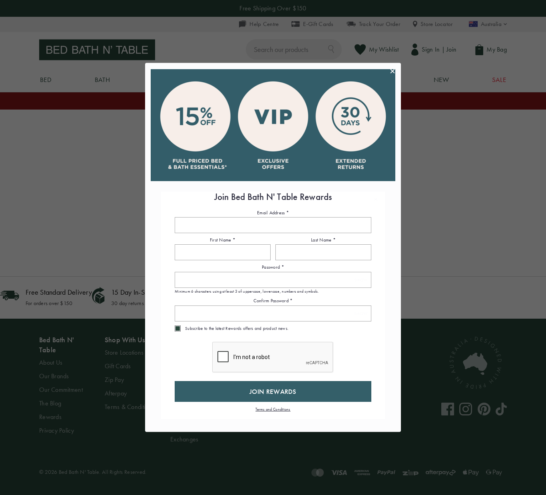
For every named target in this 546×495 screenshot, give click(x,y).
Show (360, 280)
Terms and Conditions (272, 409)
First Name (222, 240)
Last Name (323, 240)
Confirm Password (273, 301)
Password (273, 267)
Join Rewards (273, 391)
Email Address (273, 213)
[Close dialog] (392, 71)
